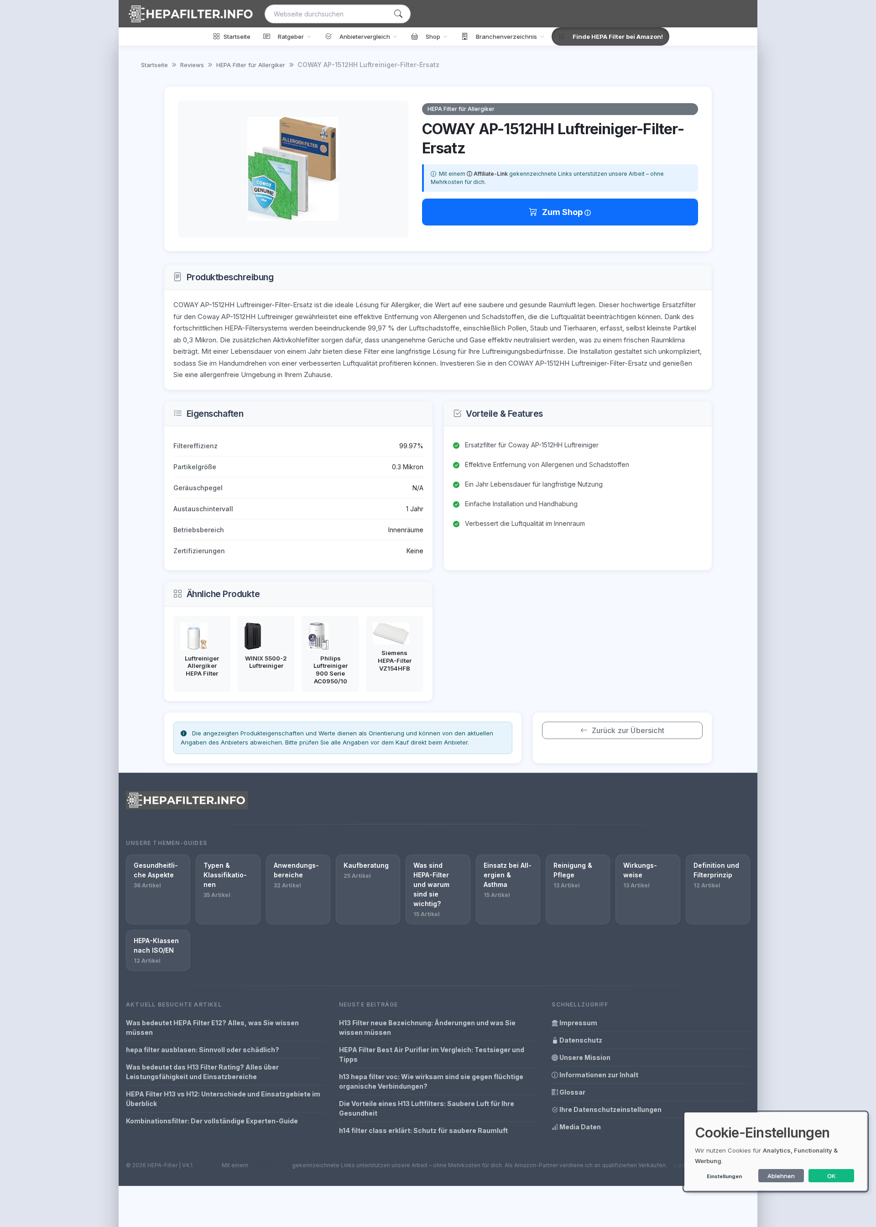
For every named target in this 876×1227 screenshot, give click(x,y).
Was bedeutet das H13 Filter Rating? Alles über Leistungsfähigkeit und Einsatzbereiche (202, 1071)
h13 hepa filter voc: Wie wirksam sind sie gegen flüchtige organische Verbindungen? (431, 1081)
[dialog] (775, 1151)
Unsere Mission (584, 1057)
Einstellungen (724, 1176)
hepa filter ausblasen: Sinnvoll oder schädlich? (202, 1050)
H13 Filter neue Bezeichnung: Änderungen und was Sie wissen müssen (427, 1027)
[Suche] (398, 14)
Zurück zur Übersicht (628, 730)
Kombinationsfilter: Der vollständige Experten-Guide (212, 1121)
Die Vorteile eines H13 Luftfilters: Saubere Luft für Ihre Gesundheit (426, 1108)
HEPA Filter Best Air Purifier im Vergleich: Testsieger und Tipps (431, 1054)
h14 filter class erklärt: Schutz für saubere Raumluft (423, 1130)
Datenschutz (580, 1040)
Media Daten (579, 1127)
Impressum (577, 1023)
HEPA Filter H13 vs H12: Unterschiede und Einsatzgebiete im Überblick (223, 1098)
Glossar (571, 1092)
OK (831, 1176)
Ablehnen (781, 1176)
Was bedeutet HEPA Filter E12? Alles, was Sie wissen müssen (212, 1027)
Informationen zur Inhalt (598, 1075)
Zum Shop (563, 212)
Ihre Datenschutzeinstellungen (610, 1109)
